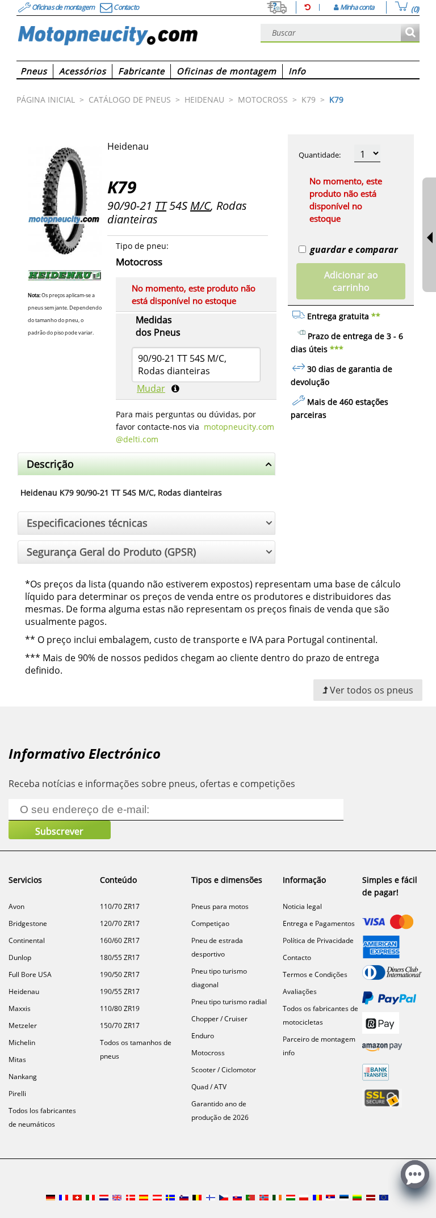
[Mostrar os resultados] (410, 33)
